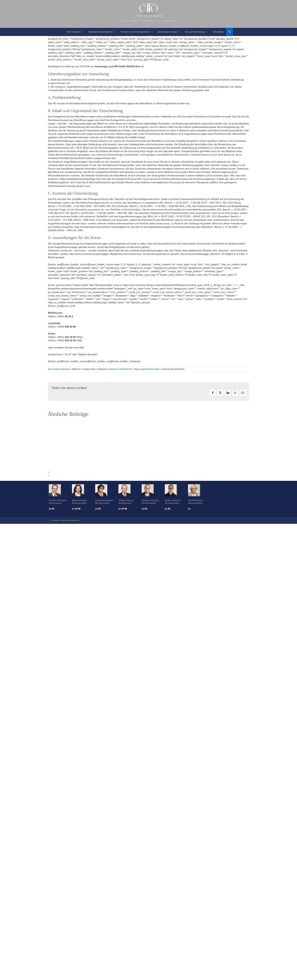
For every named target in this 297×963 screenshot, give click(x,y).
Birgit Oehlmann (79, 500)
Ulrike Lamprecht (173, 500)
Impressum (55, 520)
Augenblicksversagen (150, 369)
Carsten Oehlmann (61, 369)
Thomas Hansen (126, 500)
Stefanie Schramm (150, 500)
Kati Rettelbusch (195, 500)
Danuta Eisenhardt (104, 500)
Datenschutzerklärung (70, 520)
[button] (229, 32)
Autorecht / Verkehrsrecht (120, 369)
